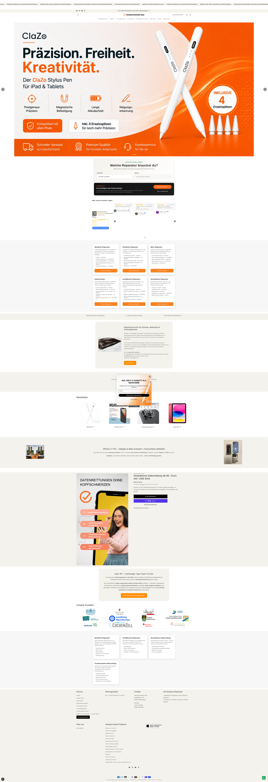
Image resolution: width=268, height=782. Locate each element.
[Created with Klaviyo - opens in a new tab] (134, 406)
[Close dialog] (150, 377)
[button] (2, 779)
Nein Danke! (134, 399)
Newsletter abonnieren (134, 395)
